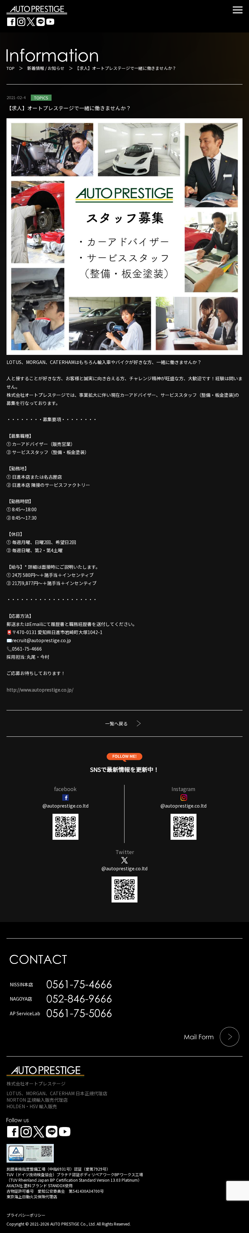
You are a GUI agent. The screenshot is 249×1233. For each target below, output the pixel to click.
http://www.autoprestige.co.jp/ (39, 689)
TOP (10, 68)
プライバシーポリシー (25, 1215)
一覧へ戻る (116, 723)
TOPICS (41, 98)
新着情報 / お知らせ (46, 68)
